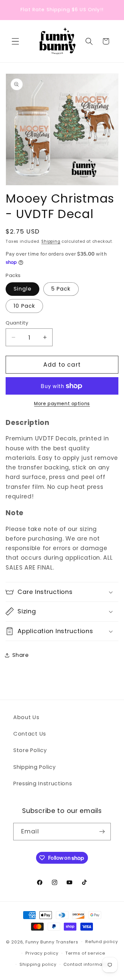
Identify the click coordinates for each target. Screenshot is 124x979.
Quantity (17, 322)
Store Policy (30, 750)
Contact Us (29, 734)
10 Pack (24, 306)
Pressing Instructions (42, 783)
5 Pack (61, 289)
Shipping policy (38, 964)
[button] (15, 41)
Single (22, 289)
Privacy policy (41, 953)
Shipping (50, 241)
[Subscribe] (102, 832)
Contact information (87, 964)
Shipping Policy (34, 767)
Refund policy (101, 941)
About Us (26, 717)
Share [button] (20, 655)
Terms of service (85, 953)
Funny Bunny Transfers (51, 941)
